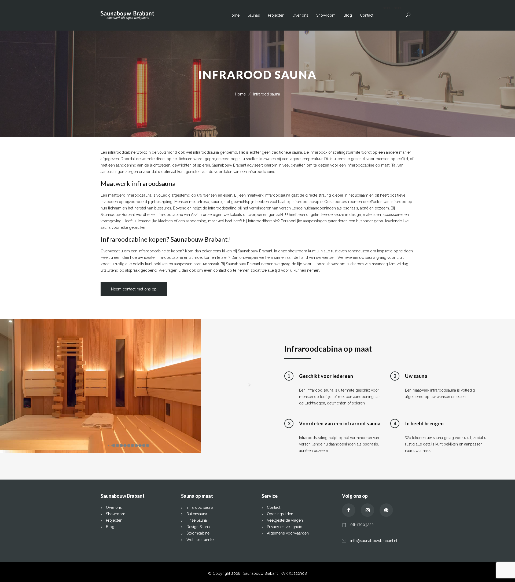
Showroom (326, 15)
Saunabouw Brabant (261, 573)
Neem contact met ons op (134, 289)
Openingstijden (280, 514)
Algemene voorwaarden (288, 533)
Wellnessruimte (200, 539)
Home (234, 15)
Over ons (300, 15)
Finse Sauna (196, 520)
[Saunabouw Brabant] (165, 15)
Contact (366, 15)
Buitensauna (196, 514)
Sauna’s (254, 15)
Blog (348, 15)
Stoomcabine (197, 533)
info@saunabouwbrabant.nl (373, 541)
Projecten (276, 15)
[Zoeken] (408, 14)
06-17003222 (362, 524)
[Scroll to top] (500, 567)
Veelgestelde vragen (285, 520)
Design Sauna (198, 527)
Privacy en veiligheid (284, 527)
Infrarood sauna (199, 507)
